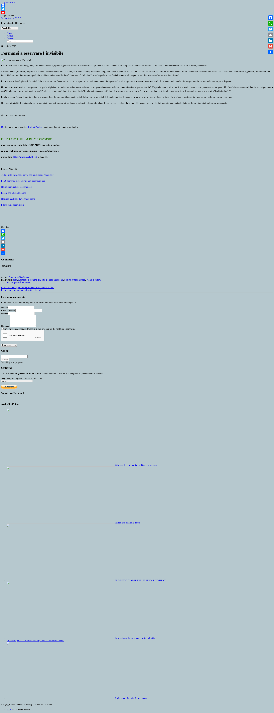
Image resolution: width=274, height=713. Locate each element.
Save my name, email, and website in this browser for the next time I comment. (39, 329)
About (10, 36)
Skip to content (8, 2)
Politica (49, 280)
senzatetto (26, 282)
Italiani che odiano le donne (13, 193)
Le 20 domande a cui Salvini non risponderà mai (23, 181)
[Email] (137, 242)
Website (4, 313)
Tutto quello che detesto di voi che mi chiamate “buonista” (27, 175)
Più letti (41, 280)
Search (5, 359)
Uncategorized (78, 280)
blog (15, 280)
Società (67, 280)
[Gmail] (137, 249)
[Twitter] (137, 9)
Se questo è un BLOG (11, 18)
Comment (5, 326)
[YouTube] (137, 12)
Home (9, 33)
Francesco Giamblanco (19, 277)
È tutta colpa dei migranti (12, 205)
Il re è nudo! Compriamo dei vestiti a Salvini (21, 290)
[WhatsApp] (137, 234)
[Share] (137, 253)
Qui (3, 127)
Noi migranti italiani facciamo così (16, 187)
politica (10, 282)
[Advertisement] (251, 170)
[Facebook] (137, 5)
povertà (17, 282)
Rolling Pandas (35, 127)
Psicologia (58, 280)
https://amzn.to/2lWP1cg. (25, 157)
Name (4, 307)
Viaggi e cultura (93, 280)
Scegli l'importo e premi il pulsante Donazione (21, 378)
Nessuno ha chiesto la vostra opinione (18, 199)
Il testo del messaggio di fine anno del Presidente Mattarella (27, 287)
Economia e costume (27, 280)
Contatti (10, 38)
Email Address (8, 310)
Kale (9, 709)
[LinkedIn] (137, 246)
